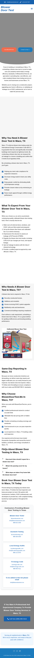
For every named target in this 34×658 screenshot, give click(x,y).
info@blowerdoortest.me (17, 582)
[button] (31, 8)
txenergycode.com (17, 564)
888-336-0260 (17, 536)
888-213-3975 (17, 552)
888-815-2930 (17, 522)
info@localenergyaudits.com (17, 550)
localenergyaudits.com (17, 548)
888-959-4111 (17, 568)
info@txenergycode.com (17, 566)
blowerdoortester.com (17, 518)
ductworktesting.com (17, 534)
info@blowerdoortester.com (17, 520)
